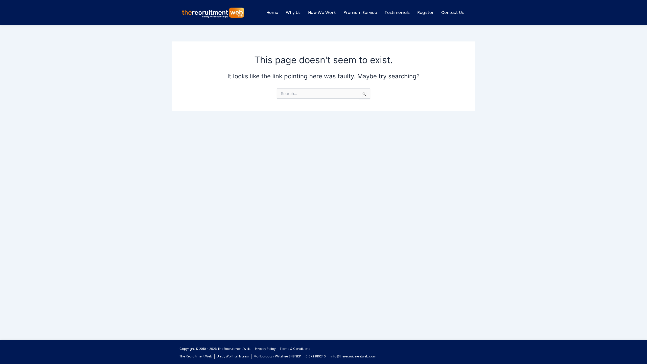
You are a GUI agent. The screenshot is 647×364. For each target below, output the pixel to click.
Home (272, 12)
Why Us (293, 12)
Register (425, 12)
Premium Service (360, 12)
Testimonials (397, 12)
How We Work (322, 12)
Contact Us (452, 12)
